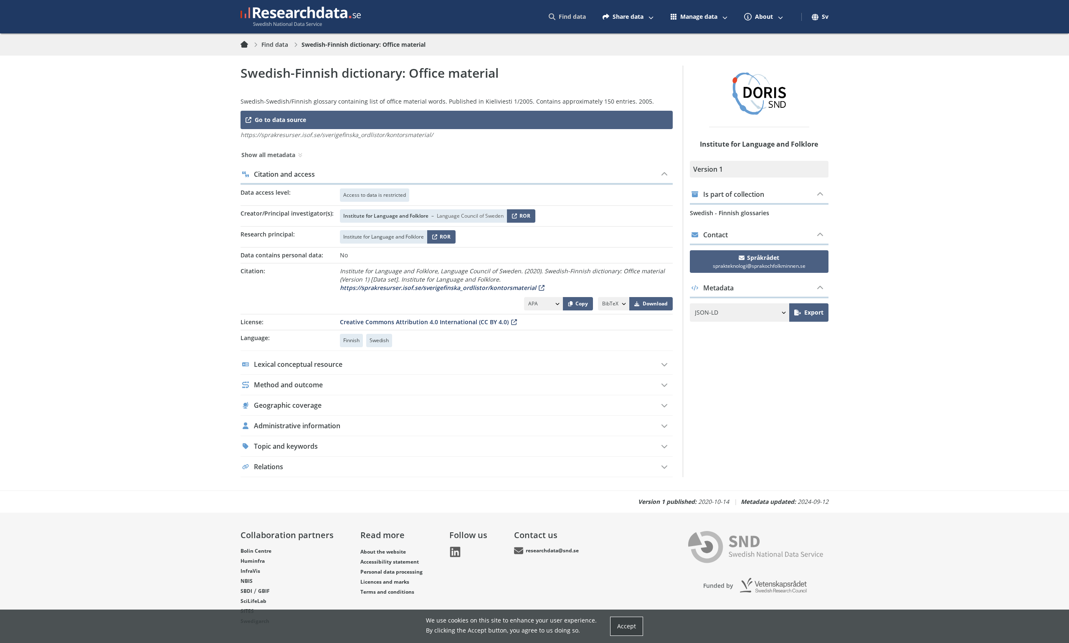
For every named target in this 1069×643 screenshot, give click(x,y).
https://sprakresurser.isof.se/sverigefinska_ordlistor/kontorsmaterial (438, 288)
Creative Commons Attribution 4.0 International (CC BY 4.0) (424, 322)
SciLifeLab (253, 601)
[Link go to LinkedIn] (455, 552)
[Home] (249, 45)
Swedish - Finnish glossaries (729, 213)
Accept (626, 626)
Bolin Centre (256, 550)
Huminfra (253, 560)
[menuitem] (567, 16)
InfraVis (250, 570)
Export (813, 312)
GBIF (264, 591)
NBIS (247, 581)
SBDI (246, 591)
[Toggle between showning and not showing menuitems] (651, 17)
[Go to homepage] (301, 16)
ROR (523, 217)
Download (655, 303)
